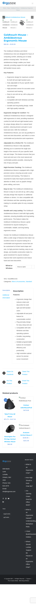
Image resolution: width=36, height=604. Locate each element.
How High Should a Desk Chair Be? (29, 482)
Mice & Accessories (18, 281)
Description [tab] (6, 290)
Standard (29, 281)
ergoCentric (6, 514)
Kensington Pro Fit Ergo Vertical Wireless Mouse (10, 439)
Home (4, 8)
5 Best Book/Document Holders (29, 534)
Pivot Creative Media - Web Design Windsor (18, 580)
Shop (8, 8)
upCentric (6, 517)
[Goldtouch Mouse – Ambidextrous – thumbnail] (18, 17)
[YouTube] (8, 498)
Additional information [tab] (6, 296)
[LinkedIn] (3, 501)
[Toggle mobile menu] (32, 3)
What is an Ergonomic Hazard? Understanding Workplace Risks (29, 518)
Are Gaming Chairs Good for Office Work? (29, 498)
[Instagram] (6, 498)
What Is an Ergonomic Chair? (29, 469)
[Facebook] (3, 498)
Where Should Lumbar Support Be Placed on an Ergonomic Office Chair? (29, 554)
